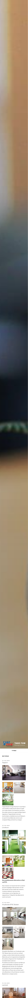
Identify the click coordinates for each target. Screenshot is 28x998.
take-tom (19, 743)
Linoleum (5, 827)
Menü (14, 750)
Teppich (5, 762)
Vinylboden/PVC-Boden (10, 904)
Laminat (5, 985)
